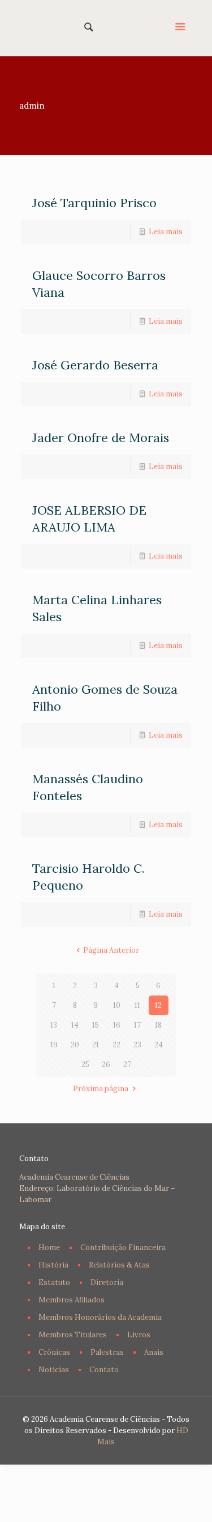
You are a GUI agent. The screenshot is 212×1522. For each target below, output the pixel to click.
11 (137, 1005)
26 (106, 1064)
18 (158, 1025)
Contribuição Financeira (123, 1247)
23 (137, 1045)
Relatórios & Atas (119, 1265)
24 (158, 1045)
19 (54, 1045)
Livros (138, 1335)
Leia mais (166, 231)
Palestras (107, 1352)
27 (127, 1064)
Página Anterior (111, 950)
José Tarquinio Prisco (94, 203)
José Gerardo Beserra (95, 365)
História (53, 1265)
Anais (153, 1352)
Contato (104, 1369)
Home (49, 1247)
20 (75, 1045)
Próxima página (100, 1088)
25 (85, 1064)
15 (95, 1025)
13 (53, 1025)
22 (116, 1045)
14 (75, 1025)
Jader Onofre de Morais (100, 437)
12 (158, 1005)
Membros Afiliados (71, 1300)
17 (137, 1025)
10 (116, 1005)
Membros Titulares (72, 1335)
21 (95, 1045)
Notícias (53, 1369)
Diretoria (106, 1282)
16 (116, 1025)
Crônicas (54, 1352)
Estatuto (54, 1282)
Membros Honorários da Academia (100, 1317)
